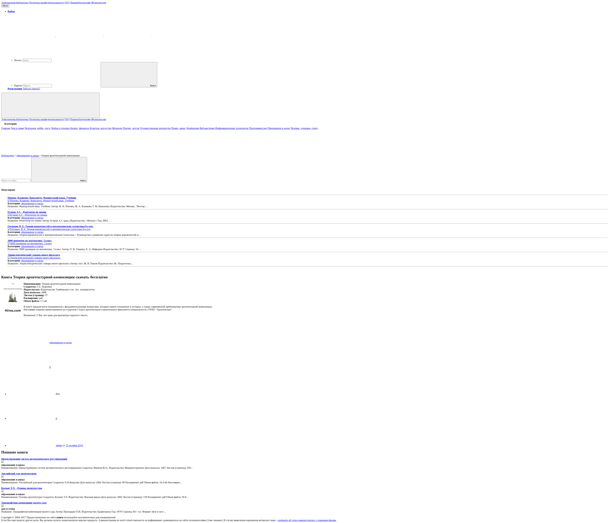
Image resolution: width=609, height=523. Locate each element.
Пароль (18, 85)
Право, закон (178, 128)
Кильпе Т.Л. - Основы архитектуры (21, 488)
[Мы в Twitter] (73, 152)
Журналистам (98, 2)
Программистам (258, 128)
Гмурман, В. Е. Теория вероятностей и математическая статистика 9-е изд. (50, 226)
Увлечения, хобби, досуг (37, 128)
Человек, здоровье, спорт (304, 128)
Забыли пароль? (31, 88)
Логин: (18, 60)
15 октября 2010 (74, 445)
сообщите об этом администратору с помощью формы (307, 520)
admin (59, 445)
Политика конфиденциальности (46, 2)
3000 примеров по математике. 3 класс (30, 240)
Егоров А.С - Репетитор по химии (27, 212)
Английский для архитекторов (18, 473)
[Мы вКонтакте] (25, 152)
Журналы (117, 128)
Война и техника (60, 128)
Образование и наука (278, 128)
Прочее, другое (131, 128)
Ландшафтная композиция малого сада (23, 502)
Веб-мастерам (207, 128)
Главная (5, 128)
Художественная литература (155, 128)
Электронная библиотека (15, 2)
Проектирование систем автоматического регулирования (34, 459)
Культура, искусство (100, 128)
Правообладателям (80, 2)
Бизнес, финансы (79, 128)
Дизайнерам (192, 128)
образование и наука (32, 203)
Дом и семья (17, 128)
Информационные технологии (232, 128)
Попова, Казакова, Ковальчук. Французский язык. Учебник (42, 197)
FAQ (67, 2)
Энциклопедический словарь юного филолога (34, 255)
